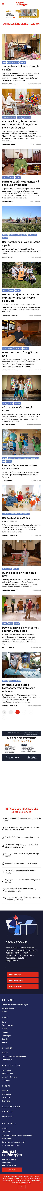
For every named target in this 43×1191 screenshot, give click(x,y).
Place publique (11, 1065)
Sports (6, 1086)
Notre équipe (6, 1138)
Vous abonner (15, 975)
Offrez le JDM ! (15, 987)
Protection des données (10, 1145)
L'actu (5, 1017)
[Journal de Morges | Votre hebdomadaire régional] (21, 4)
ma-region (8, 1116)
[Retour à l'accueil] (12, 1154)
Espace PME (6, 1132)
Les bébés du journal (9, 1077)
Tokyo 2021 (6, 1101)
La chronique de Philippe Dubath (14, 1056)
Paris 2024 (6, 1098)
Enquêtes (7, 1112)
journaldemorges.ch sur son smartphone (17, 1135)
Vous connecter (16, 981)
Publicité (5, 1128)
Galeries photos (8, 1008)
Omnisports (6, 1094)
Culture (5, 1022)
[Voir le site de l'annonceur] (21, 13)
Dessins (5, 1053)
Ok (21, 1187)
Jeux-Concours (7, 1073)
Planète (5, 1029)
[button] (3, 3)
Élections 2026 (7, 1025)
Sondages (6, 1080)
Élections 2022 (11, 1107)
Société (5, 1039)
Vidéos (4, 1011)
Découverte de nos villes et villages (15, 1005)
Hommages (6, 1070)
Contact (12, 1170)
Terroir (4, 1042)
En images (8, 1000)
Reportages (6, 1036)
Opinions (7, 1048)
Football (5, 1091)
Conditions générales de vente (13, 1142)
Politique (5, 1032)
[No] (40, 1182)
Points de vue (7, 1060)
